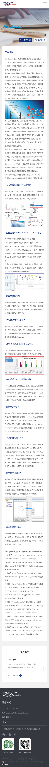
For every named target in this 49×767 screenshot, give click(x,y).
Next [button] (39, 668)
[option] (24, 668)
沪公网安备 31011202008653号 (15, 761)
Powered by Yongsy (36, 762)
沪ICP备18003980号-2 (26, 759)
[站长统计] (5, 764)
